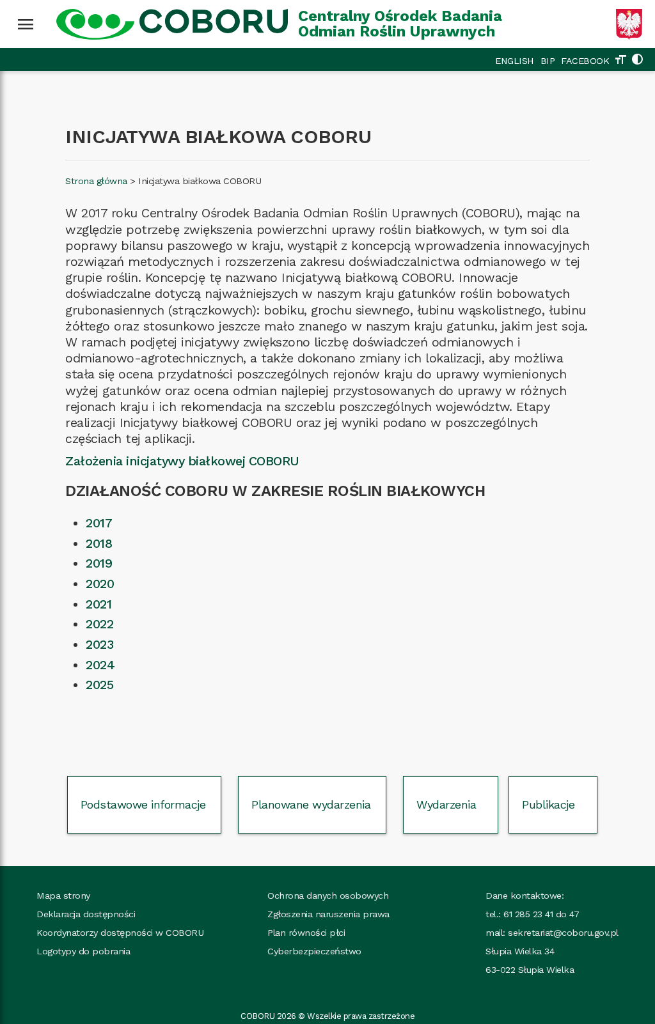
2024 (100, 665)
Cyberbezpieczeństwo (314, 951)
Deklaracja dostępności (85, 914)
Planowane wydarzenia (310, 804)
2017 (99, 523)
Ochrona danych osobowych (327, 895)
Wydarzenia (446, 804)
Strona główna (96, 181)
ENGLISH (514, 61)
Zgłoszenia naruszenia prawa (328, 914)
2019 (99, 563)
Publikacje (548, 804)
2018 (99, 543)
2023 (99, 644)
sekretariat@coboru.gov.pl (563, 932)
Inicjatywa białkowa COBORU (199, 181)
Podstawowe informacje (143, 804)
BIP (548, 61)
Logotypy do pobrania (83, 951)
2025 (99, 685)
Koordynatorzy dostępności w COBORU (119, 932)
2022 (99, 624)
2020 (100, 584)
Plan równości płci (306, 932)
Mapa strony (63, 895)
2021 (98, 604)
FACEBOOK (585, 61)
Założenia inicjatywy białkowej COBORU (182, 461)
